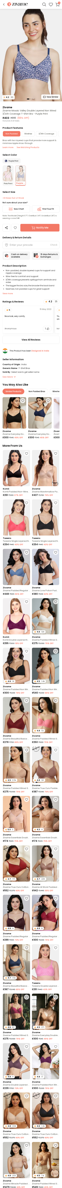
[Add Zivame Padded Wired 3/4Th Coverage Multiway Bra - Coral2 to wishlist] (55, 700)
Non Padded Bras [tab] (37, 391)
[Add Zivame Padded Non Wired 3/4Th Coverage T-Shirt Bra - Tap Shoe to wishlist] (26, 651)
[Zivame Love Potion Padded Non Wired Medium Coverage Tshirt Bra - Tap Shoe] (45, 567)
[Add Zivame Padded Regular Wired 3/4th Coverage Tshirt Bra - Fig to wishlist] (26, 898)
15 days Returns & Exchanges (49, 255)
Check (53, 244)
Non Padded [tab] (12, 133)
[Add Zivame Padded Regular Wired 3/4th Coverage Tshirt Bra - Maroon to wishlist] (55, 898)
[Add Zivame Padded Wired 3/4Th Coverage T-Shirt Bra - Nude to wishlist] (26, 750)
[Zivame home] (17, 4)
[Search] (44, 4)
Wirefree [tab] (28, 133)
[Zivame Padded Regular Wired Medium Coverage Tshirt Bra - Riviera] (16, 567)
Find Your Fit (48, 209)
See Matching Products (28, 147)
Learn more (8, 147)
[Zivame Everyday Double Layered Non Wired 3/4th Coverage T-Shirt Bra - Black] (14, 413)
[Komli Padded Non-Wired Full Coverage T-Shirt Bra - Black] (16, 468)
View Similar (52, 97)
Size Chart (19, 209)
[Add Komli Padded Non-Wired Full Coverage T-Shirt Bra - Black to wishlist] (26, 453)
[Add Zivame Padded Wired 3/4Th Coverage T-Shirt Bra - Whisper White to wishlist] (55, 601)
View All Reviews (31, 339)
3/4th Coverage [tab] (46, 133)
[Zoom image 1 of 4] (31, 55)
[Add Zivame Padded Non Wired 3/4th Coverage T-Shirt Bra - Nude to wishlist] (55, 651)
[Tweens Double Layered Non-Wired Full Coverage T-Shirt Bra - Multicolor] (45, 962)
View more (8, 293)
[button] (4, 4)
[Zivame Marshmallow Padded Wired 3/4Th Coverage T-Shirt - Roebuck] (45, 468)
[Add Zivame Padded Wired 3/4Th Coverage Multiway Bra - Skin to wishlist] (55, 1145)
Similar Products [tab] (13, 391)
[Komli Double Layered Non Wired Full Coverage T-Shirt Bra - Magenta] (16, 616)
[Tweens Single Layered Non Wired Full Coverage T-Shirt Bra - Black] (45, 517)
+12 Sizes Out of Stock (13, 198)
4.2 (8, 97)
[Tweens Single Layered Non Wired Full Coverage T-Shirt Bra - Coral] (16, 517)
